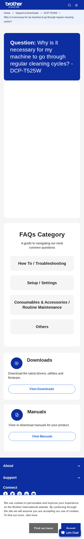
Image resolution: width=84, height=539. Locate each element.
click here (31, 515)
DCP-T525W (50, 13)
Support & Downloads (27, 13)
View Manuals (42, 436)
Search (69, 5)
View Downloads (41, 389)
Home (7, 13)
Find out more (43, 528)
